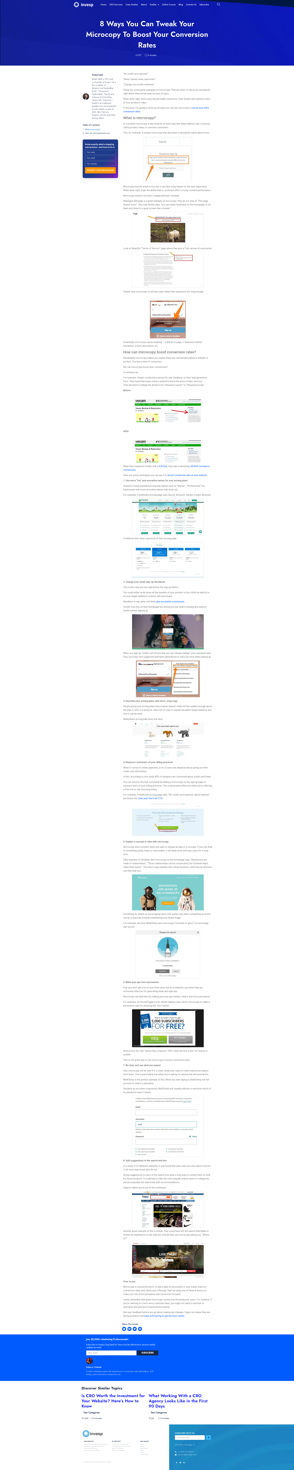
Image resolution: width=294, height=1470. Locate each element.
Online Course (169, 4)
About (144, 4)
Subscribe (204, 4)
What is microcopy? (92, 129)
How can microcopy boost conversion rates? (98, 133)
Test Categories (91, 1412)
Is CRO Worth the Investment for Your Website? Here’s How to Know (113, 1401)
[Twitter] (180, 1462)
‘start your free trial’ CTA (150, 798)
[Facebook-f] (176, 1462)
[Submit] (208, 1437)
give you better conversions (170, 601)
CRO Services (116, 4)
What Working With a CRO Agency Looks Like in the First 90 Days (178, 1401)
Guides (153, 4)
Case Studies (132, 4)
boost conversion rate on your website (187, 475)
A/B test (163, 466)
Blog (181, 4)
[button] (124, 1329)
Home (103, 4)
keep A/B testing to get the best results (164, 1316)
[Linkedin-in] (184, 1462)
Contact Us (191, 4)
